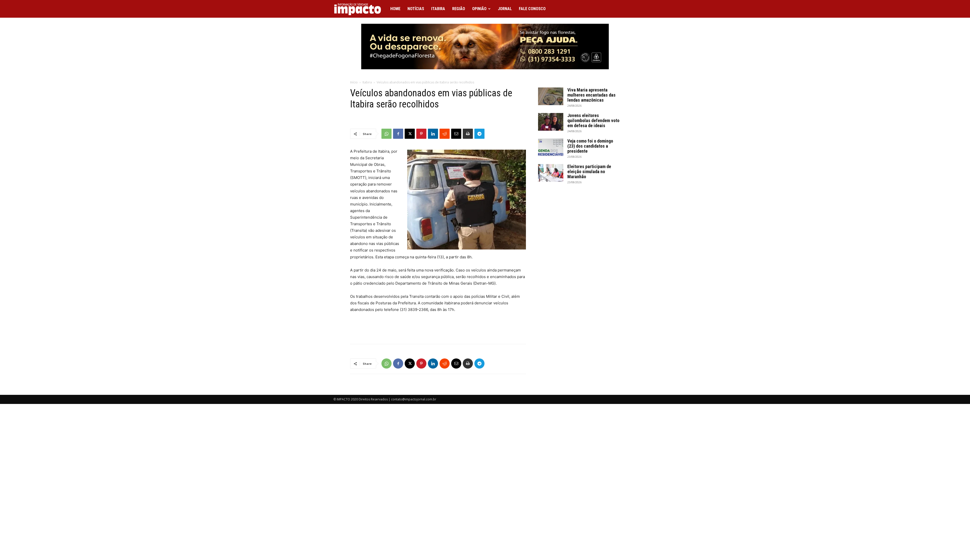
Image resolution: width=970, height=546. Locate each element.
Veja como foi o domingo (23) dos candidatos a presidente (590, 146)
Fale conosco (532, 8)
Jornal (505, 8)
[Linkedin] (433, 134)
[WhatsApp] (386, 134)
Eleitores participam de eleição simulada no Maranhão (589, 171)
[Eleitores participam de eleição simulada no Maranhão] (550, 173)
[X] (410, 134)
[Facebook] (398, 134)
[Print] (468, 134)
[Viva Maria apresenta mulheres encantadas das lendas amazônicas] (550, 96)
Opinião (479, 8)
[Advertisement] (438, 327)
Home (395, 8)
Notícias (415, 8)
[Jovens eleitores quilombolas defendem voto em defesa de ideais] (550, 122)
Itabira (438, 8)
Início (354, 82)
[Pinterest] (421, 134)
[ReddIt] (445, 134)
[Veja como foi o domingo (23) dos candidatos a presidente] (550, 147)
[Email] (456, 134)
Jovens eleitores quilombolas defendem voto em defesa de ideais (593, 120)
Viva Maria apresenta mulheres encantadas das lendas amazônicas (591, 95)
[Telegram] (479, 134)
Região (458, 8)
